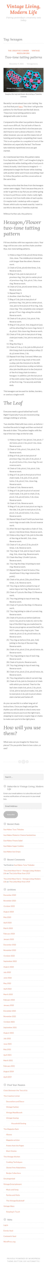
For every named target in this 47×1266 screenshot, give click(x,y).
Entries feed (8, 1231)
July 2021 (7, 1038)
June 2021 (8, 1044)
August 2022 (9, 967)
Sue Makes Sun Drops (12, 852)
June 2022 (8, 978)
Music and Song (12, 1190)
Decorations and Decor (15, 1101)
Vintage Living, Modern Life (23, 9)
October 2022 (9, 956)
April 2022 (8, 989)
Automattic (33, 1261)
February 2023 (9, 934)
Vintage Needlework (14, 1112)
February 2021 (9, 1066)
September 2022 (10, 961)
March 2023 (8, 928)
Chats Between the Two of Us (15, 1090)
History (9, 1134)
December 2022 (10, 945)
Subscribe (11, 814)
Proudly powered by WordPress (23, 1259)
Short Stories (11, 1151)
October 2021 (9, 1022)
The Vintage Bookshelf (15, 1201)
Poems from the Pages (15, 1145)
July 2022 (7, 972)
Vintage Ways (9, 1206)
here (21, 106)
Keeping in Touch (13, 1212)
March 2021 (8, 1060)
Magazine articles (13, 1140)
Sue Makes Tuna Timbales (14, 829)
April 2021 (8, 1055)
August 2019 (9, 1071)
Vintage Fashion (12, 1107)
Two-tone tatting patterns (23, 57)
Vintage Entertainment (13, 1184)
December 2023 (10, 895)
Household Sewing (18, 1123)
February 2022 (9, 1000)
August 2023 (9, 912)
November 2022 (10, 950)
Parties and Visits (13, 1195)
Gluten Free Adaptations (16, 1167)
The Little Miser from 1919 (19, 873)
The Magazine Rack (11, 1129)
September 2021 (10, 1027)
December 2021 (10, 1011)
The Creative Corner (18, 51)
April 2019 (8, 1077)
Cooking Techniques (14, 1162)
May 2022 (7, 983)
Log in (6, 1225)
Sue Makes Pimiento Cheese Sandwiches (20, 835)
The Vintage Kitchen (12, 1157)
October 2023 (9, 906)
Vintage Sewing (12, 1118)
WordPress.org (9, 1242)
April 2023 (8, 923)
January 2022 (9, 1005)
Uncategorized (9, 1178)
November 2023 (10, 901)
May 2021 (7, 1049)
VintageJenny (32, 64)
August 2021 (9, 1033)
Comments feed (10, 1236)
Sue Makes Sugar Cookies (14, 846)
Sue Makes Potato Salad (13, 840)
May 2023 (7, 917)
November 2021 (10, 1016)
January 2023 (9, 939)
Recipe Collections (13, 1173)
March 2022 (8, 994)
